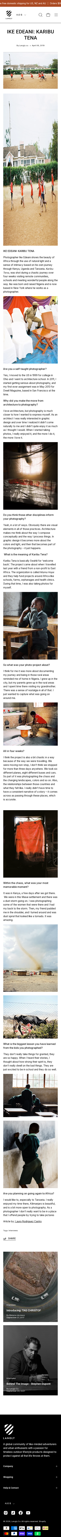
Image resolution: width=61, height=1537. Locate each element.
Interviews (13, 1230)
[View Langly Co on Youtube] (28, 1512)
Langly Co (15, 1521)
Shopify (42, 1521)
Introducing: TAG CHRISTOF (24, 1310)
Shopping (8, 1477)
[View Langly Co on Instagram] (5, 1512)
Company (8, 1466)
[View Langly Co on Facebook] (20, 1512)
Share (12, 1238)
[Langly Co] (9, 14)
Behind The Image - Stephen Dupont (29, 1383)
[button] (40, 15)
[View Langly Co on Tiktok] (13, 1512)
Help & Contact (11, 1488)
